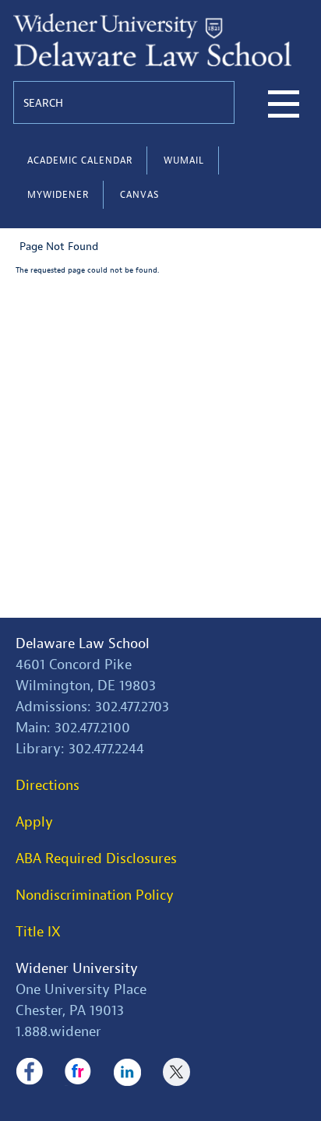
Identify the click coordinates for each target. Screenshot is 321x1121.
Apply (34, 822)
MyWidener (58, 195)
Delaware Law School (83, 644)
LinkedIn (127, 1072)
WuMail (184, 160)
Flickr (78, 1072)
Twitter (176, 1072)
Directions (47, 786)
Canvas (139, 195)
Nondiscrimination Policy (95, 895)
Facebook (29, 1072)
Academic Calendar (79, 160)
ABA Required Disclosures (96, 859)
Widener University (77, 969)
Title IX (38, 932)
